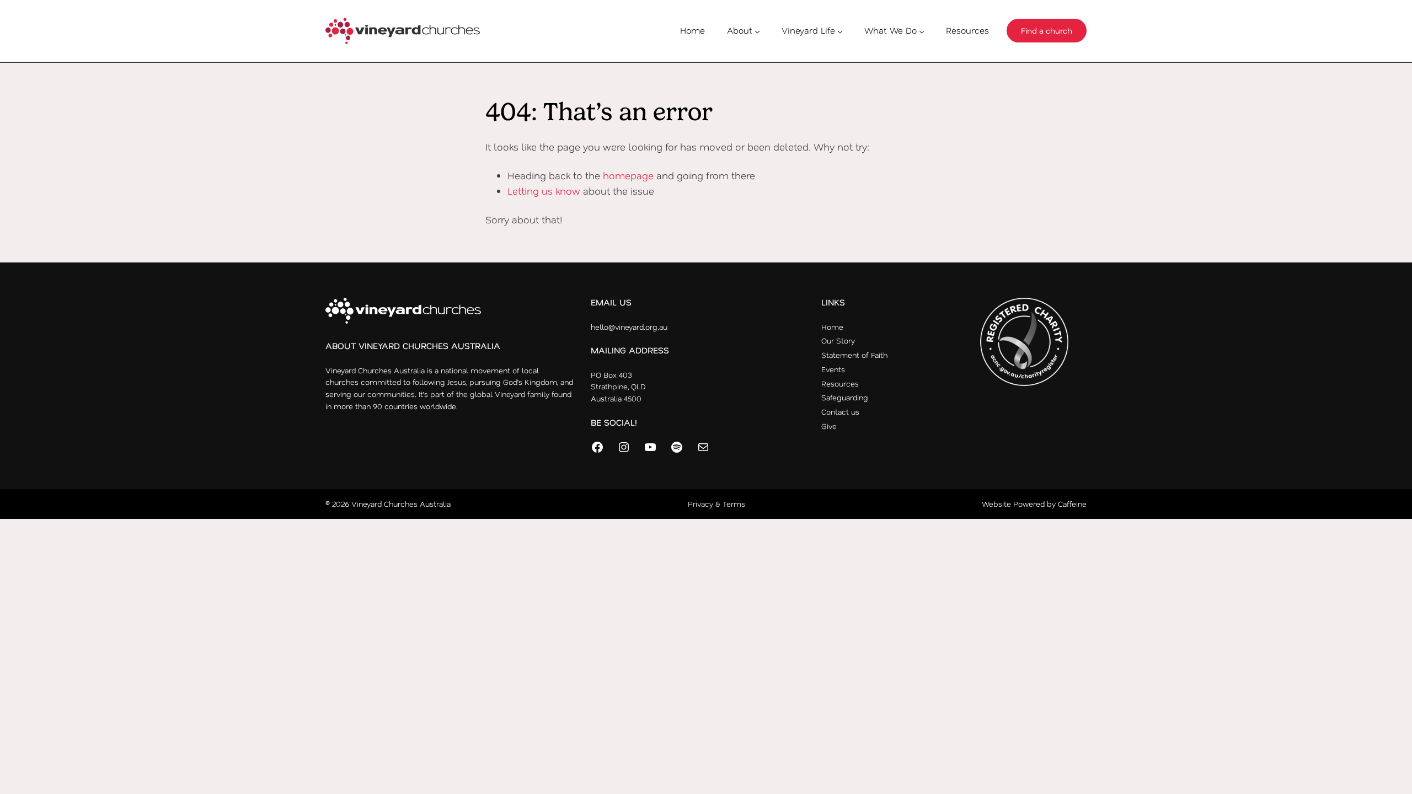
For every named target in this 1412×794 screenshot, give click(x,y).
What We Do (890, 30)
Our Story (838, 340)
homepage (628, 175)
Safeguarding (844, 397)
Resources (967, 30)
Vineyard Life (808, 30)
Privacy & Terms (716, 503)
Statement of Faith (854, 355)
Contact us (840, 411)
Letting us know (543, 191)
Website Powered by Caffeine (1034, 503)
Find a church (1046, 30)
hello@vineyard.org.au (629, 326)
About (739, 30)
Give (829, 426)
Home (692, 30)
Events (833, 369)
